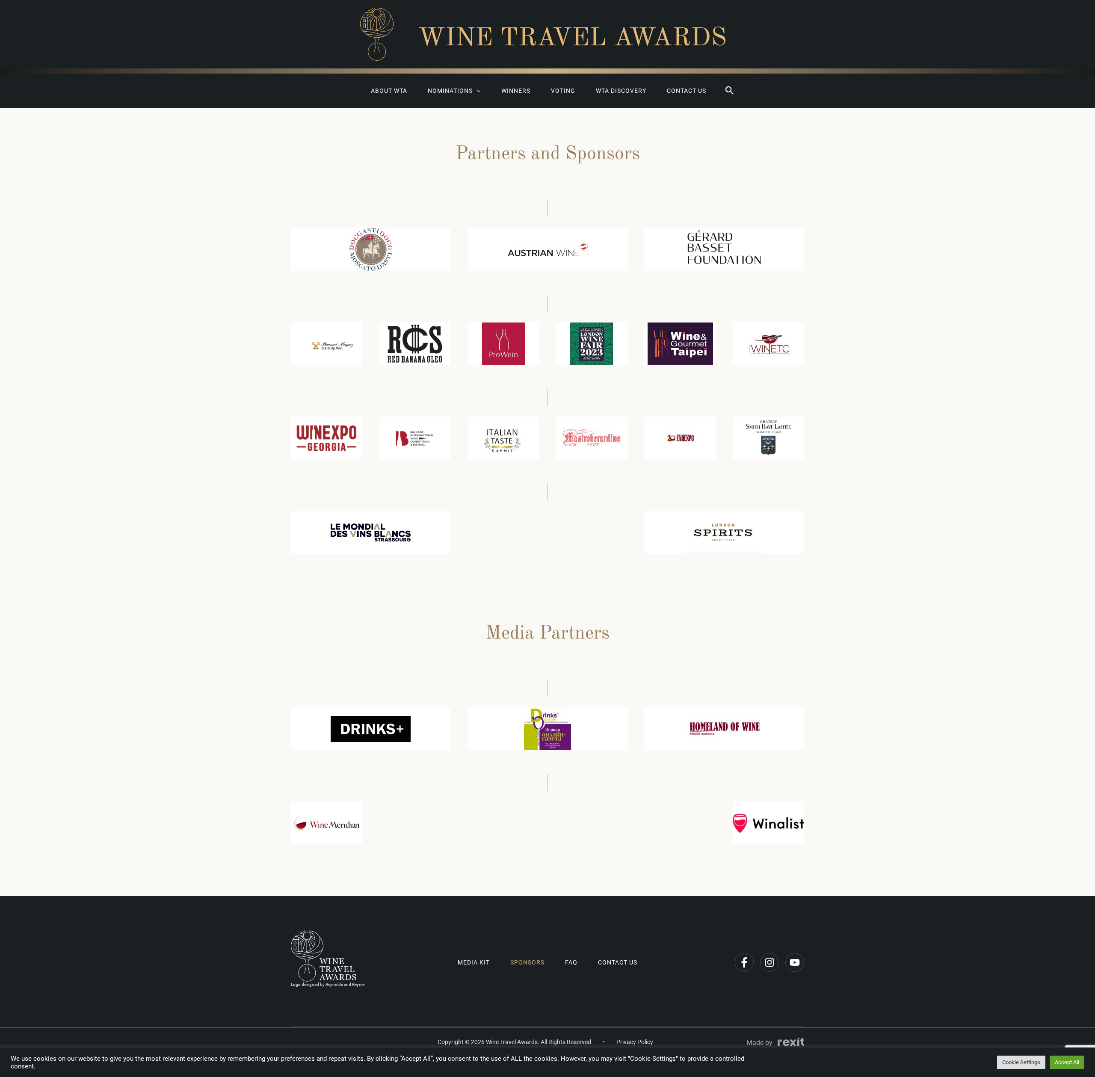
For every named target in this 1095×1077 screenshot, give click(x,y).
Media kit (474, 962)
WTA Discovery (621, 90)
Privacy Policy (634, 1042)
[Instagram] (769, 962)
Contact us (686, 90)
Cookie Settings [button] (1021, 1062)
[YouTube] (794, 962)
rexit (791, 1042)
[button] (729, 90)
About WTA (389, 90)
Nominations (450, 90)
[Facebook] (744, 962)
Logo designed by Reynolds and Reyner (328, 984)
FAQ (571, 962)
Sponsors (527, 962)
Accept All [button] (1067, 1062)
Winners (515, 90)
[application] (476, 91)
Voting (563, 90)
